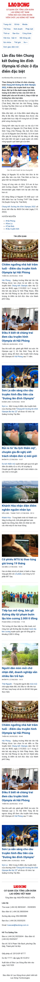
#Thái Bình (10, 226)
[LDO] (20, 251)
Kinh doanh (18, 29)
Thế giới (17, 42)
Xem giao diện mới (11, 47)
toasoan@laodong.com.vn (17, 925)
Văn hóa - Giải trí (10, 38)
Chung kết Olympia (20, 285)
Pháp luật (29, 29)
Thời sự (6, 33)
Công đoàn (26, 33)
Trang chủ (7, 24)
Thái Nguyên (7, 684)
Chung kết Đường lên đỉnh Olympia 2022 (19, 207)
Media (24, 24)
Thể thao (7, 29)
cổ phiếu (18, 574)
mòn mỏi (33, 684)
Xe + (25, 42)
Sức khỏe (7, 42)
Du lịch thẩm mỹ (8, 464)
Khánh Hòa (6, 517)
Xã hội (16, 24)
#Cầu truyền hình (12, 229)
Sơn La (4, 406)
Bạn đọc (16, 33)
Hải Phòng (6, 280)
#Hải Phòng (10, 221)
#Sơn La (9, 223)
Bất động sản (25, 38)
